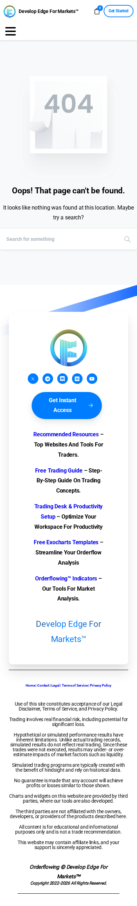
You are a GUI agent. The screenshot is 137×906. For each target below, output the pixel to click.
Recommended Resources (66, 434)
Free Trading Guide (59, 470)
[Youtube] (92, 378)
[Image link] (68, 347)
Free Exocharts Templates (66, 542)
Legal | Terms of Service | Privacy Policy (81, 685)
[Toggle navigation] (11, 31)
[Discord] (62, 378)
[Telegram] (48, 378)
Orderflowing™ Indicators (66, 578)
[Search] (127, 239)
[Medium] (77, 378)
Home (30, 685)
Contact (43, 685)
